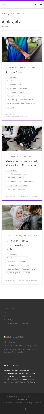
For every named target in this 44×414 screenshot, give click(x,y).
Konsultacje (8, 319)
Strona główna (8, 13)
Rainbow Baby (14, 72)
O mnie (6, 316)
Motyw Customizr (35, 403)
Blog (6, 312)
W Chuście (18, 397)
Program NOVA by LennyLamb (16, 323)
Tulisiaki (12, 114)
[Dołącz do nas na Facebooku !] (21, 409)
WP (11, 403)
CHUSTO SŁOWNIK (15, 336)
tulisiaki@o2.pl (9, 379)
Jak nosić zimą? (9, 342)
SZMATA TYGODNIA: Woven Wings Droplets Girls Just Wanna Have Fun (21, 350)
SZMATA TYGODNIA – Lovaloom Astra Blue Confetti (18, 245)
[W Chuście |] (5, 4)
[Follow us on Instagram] (25, 409)
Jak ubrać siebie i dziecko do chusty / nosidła (21, 345)
